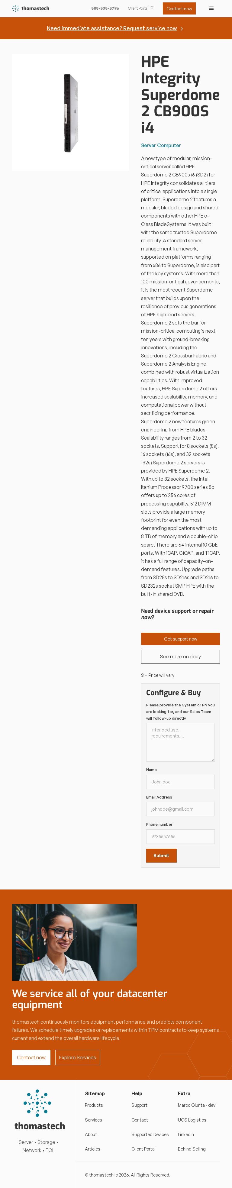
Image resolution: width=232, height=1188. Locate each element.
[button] (211, 8)
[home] (31, 8)
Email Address (159, 797)
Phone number (159, 824)
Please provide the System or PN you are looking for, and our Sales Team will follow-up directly (180, 711)
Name (151, 769)
